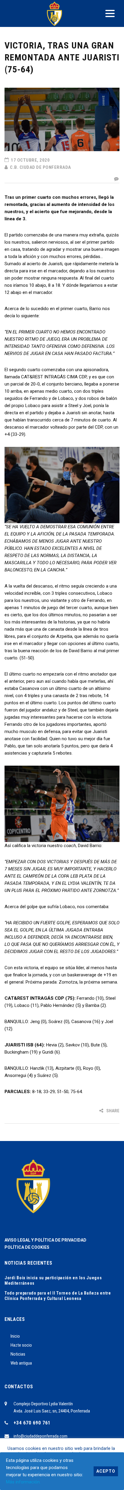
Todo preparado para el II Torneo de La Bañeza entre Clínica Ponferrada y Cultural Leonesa (58, 1296)
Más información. (23, 1482)
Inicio (15, 1336)
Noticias (18, 1354)
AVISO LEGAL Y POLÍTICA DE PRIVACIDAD (45, 1240)
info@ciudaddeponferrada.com (40, 1436)
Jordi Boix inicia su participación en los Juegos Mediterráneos (53, 1280)
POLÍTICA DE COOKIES (27, 1247)
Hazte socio (21, 1345)
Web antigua (21, 1363)
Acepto (105, 1471)
